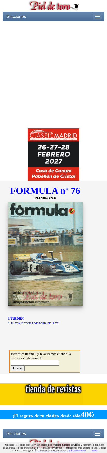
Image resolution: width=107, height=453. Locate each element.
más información (77, 450)
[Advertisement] (53, 74)
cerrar (95, 450)
